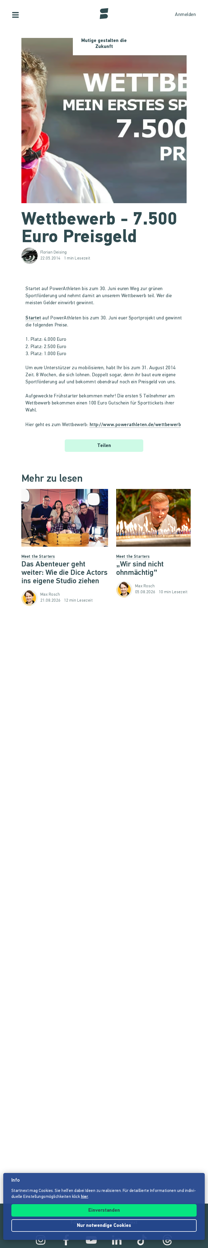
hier (84, 1197)
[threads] (167, 1239)
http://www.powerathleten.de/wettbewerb (135, 425)
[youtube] (91, 1239)
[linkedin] (116, 1239)
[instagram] (40, 1239)
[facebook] (66, 1239)
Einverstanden (104, 1210)
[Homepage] (104, 13)
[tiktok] (141, 1239)
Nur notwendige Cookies (104, 1225)
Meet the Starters (38, 557)
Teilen (104, 445)
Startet (33, 318)
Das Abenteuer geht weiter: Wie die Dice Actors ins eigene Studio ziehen (64, 573)
